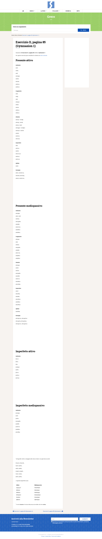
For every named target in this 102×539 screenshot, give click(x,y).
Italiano (55, 11)
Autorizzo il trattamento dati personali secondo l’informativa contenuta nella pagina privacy (70, 522)
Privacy (42, 536)
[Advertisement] (38, 191)
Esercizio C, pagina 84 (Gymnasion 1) (23, 511)
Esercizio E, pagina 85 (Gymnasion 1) (53, 511)
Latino (43, 11)
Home (12, 35)
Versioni (20, 35)
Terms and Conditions (56, 536)
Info (78, 11)
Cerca (84, 30)
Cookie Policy (48, 536)
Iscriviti (85, 519)
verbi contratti (43, 55)
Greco (32, 11)
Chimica (68, 11)
